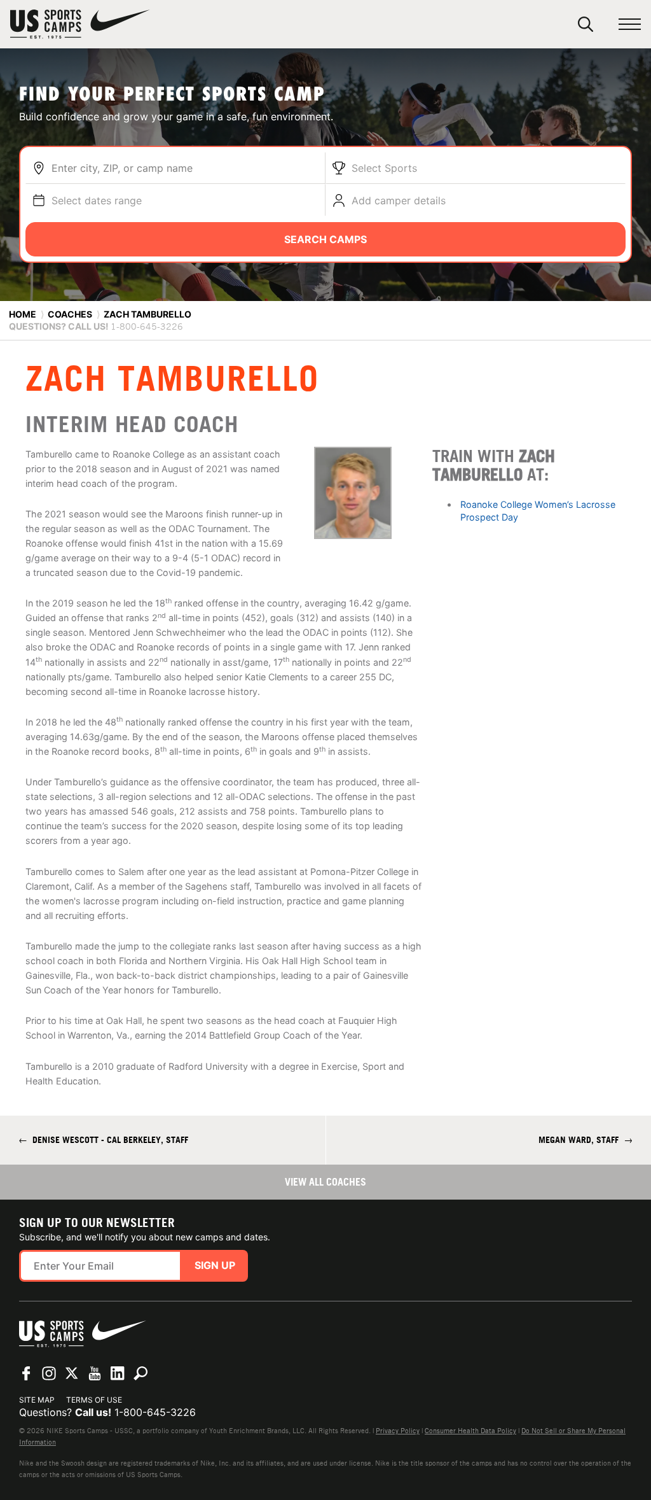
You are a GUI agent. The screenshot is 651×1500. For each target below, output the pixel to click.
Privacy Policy (398, 1430)
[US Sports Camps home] (80, 24)
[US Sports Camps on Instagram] (49, 1373)
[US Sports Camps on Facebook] (26, 1373)
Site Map (37, 1400)
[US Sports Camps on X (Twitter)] (72, 1373)
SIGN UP (215, 1265)
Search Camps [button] (325, 239)
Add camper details (399, 200)
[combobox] (185, 168)
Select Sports (384, 168)
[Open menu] (630, 24)
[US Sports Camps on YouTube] (95, 1373)
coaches (70, 314)
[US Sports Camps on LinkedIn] (118, 1373)
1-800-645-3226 (155, 1412)
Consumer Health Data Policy (470, 1430)
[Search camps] (140, 1373)
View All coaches (325, 1181)
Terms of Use (94, 1400)
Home (22, 314)
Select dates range (96, 200)
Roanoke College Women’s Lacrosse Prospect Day (537, 510)
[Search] (585, 24)
